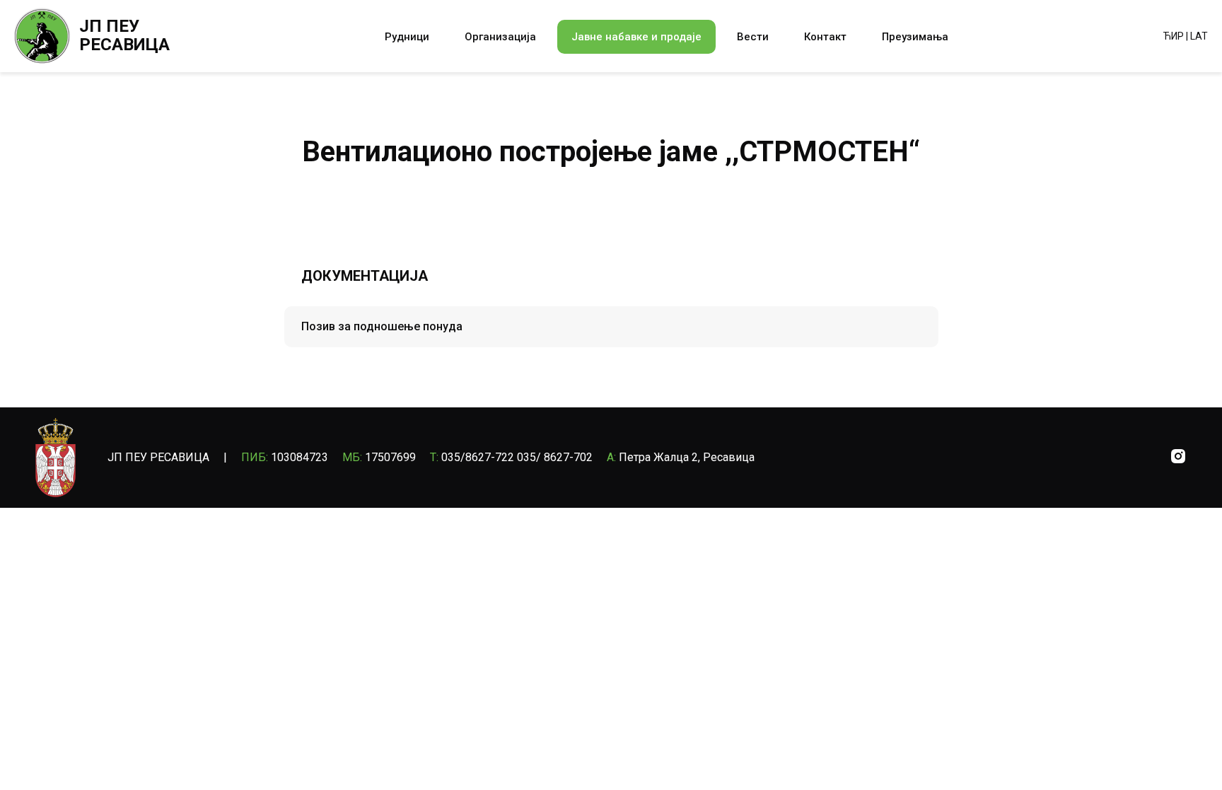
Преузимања (915, 36)
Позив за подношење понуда (381, 326)
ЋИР (1173, 36)
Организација (500, 36)
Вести (753, 36)
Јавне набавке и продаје (636, 36)
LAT (1199, 36)
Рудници (407, 36)
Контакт (825, 36)
